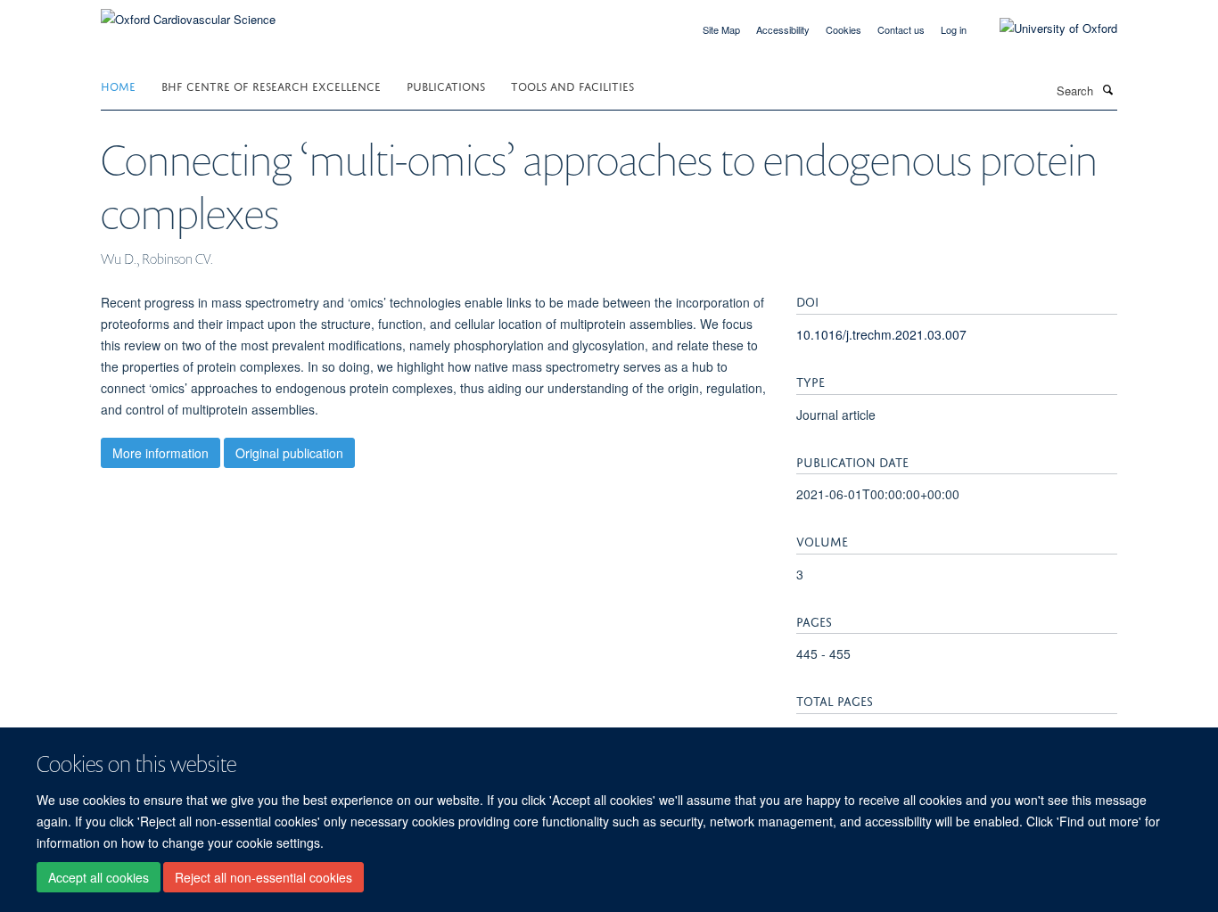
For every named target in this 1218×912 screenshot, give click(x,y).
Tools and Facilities (572, 85)
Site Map (721, 29)
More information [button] (160, 453)
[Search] (1107, 89)
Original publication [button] (289, 453)
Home (118, 85)
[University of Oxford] (1045, 28)
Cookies (843, 29)
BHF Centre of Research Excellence (271, 85)
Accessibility (783, 29)
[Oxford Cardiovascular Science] (188, 12)
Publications (446, 85)
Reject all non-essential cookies (263, 877)
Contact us (901, 29)
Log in (954, 29)
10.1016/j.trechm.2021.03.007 (881, 334)
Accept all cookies (98, 877)
